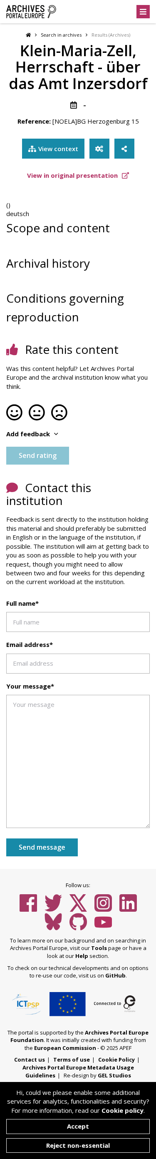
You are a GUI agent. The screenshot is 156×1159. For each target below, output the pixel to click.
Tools (99, 948)
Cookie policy (123, 1110)
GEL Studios (114, 1075)
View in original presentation (73, 175)
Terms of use (71, 1059)
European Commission (65, 1048)
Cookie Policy (116, 1059)
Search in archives (61, 35)
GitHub (115, 975)
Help (81, 956)
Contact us (29, 1059)
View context (58, 148)
